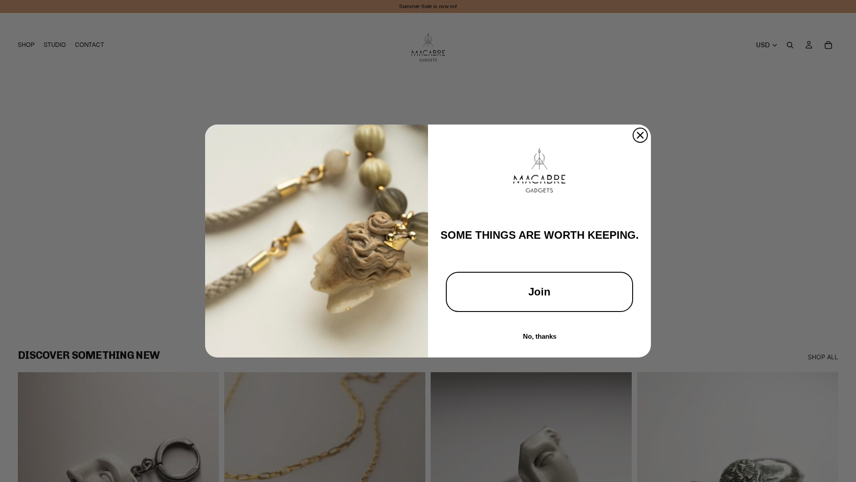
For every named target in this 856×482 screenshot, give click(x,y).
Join (539, 292)
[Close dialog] (640, 135)
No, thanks (539, 336)
